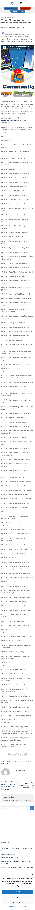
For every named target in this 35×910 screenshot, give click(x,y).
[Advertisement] (17, 825)
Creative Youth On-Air (8, 854)
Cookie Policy (11, 906)
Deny (17, 897)
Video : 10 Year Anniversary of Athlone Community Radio (26, 785)
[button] (32, 875)
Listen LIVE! (25, 8)
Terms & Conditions (21, 906)
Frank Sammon (20, 28)
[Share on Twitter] (15, 754)
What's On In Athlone (7, 17)
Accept (17, 892)
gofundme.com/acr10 (9, 120)
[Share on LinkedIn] (25, 754)
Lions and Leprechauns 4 (9, 858)
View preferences (17, 902)
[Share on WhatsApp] (9, 754)
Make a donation (11, 8)
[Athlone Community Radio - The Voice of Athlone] (17, 3)
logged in (15, 800)
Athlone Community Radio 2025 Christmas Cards (17, 867)
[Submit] (32, 808)
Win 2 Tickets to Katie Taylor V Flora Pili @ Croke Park (17, 849)
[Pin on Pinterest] (22, 754)
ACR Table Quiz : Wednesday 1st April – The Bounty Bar (15, 863)
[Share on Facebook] (12, 754)
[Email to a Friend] (19, 754)
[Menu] (32, 3)
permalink (6, 763)
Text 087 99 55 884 (18, 11)
